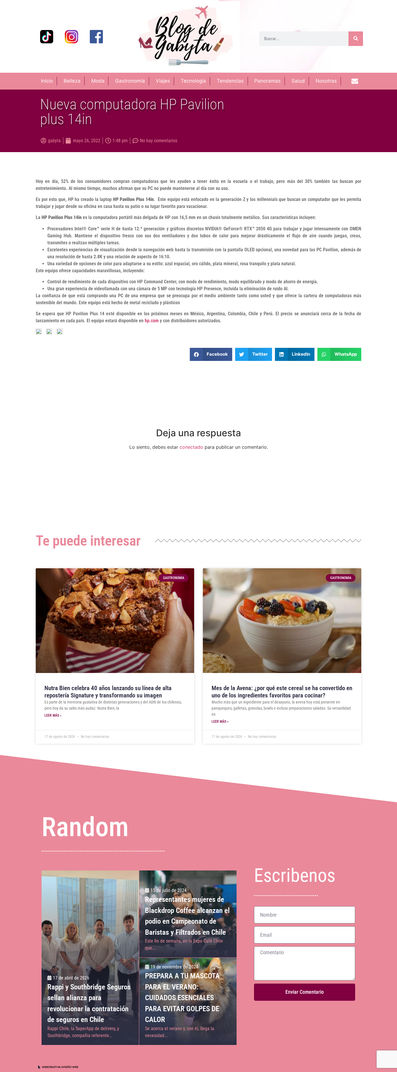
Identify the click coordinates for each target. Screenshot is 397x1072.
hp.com (152, 320)
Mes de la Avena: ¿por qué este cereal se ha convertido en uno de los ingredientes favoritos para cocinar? (282, 692)
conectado (191, 447)
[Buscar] (355, 38)
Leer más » (52, 715)
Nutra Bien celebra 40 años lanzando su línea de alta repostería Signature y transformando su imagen (107, 692)
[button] (211, 354)
